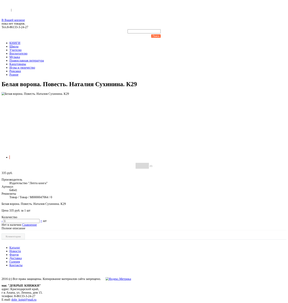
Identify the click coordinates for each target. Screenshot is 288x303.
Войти (6, 10)
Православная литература (26, 60)
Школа (13, 46)
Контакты (16, 265)
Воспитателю (18, 53)
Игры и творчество (22, 67)
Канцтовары (17, 64)
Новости (15, 251)
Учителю (15, 50)
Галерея (14, 261)
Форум (14, 254)
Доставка (15, 258)
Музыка (14, 57)
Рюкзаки (15, 71)
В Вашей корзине (13, 20)
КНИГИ (14, 43)
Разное (13, 74)
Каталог (14, 247)
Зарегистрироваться (25, 10)
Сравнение (29, 224)
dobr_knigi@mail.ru (23, 299)
